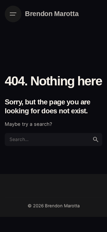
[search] (95, 139)
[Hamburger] (13, 14)
